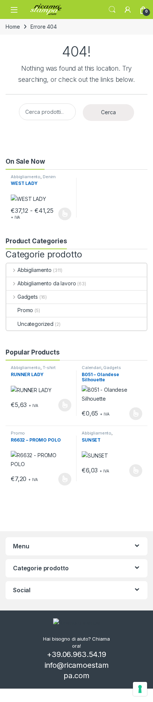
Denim (49, 176)
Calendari (91, 367)
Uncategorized (35, 324)
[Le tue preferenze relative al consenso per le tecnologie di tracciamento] (140, 689)
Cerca (108, 112)
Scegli (63, 214)
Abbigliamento (25, 176)
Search (112, 10)
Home (13, 26)
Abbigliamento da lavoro (46, 283)
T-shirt (49, 367)
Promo (25, 310)
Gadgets (27, 297)
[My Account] (128, 9)
